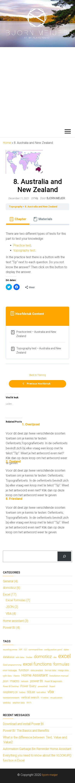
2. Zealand (13, 461)
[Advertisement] (37, 86)
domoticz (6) (11, 588)
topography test (24, 250)
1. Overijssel (31, 424)
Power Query (28, 686)
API (20, 649)
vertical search (30, 697)
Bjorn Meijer (56, 198)
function (24, 670)
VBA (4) (11, 613)
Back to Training (37, 375)
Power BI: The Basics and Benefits (26, 730)
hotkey (22, 692)
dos (55, 657)
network (24, 681)
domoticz (43, 656)
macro (14, 681)
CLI (25, 649)
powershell (43, 686)
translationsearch (11, 697)
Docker (29, 657)
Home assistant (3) (15, 621)
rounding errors (10, 649)
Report (52, 686)
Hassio (16, 676)
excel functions (37, 664)
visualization (56, 697)
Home (7, 143)
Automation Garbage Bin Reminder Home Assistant (37, 749)
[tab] (18, 219)
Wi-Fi (29, 702)
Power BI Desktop (11, 686)
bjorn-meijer (50, 775)
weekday (7, 702)
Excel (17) (9, 594)
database (8, 657)
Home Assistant (34, 675)
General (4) (10, 581)
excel (64, 656)
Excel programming (12, 665)
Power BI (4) (11, 627)
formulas (61, 664)
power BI (36, 681)
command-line (35, 649)
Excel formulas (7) (18, 600)
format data (50, 670)
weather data (18, 702)
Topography (15, 206)
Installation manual (58, 676)
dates (66, 649)
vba (51, 691)
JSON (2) (12, 607)
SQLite (31, 692)
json (5, 681)
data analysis (37, 670)
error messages (10, 670)
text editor (41, 692)
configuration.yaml (53, 649)
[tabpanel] (37, 263)
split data (7, 676)
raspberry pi (10, 692)
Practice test (22, 245)
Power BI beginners (53, 681)
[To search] (64, 556)
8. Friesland (14, 499)
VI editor (44, 697)
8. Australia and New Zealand (41, 206)
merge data (63, 670)
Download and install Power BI (23, 724)
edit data (20, 657)
